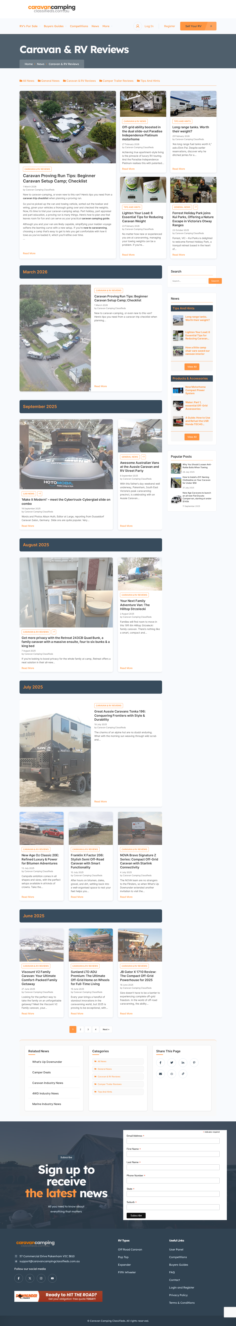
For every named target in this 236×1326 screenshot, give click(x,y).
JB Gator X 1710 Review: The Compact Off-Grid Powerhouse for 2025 (138, 976)
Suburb (132, 1202)
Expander (124, 1264)
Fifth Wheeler (127, 1272)
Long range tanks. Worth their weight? (197, 318)
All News (28, 80)
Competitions (79, 26)
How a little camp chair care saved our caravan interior (197, 350)
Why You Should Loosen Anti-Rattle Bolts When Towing (197, 466)
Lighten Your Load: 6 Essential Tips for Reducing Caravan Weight (142, 217)
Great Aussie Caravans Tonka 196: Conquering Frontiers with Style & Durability (120, 715)
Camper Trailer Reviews (118, 80)
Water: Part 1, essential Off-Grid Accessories (196, 405)
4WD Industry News (45, 1093)
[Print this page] (171, 1074)
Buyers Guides (54, 26)
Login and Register (181, 1287)
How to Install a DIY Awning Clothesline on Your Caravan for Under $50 (196, 480)
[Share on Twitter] (171, 1062)
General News (50, 80)
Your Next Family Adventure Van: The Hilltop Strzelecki (135, 605)
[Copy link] (183, 1074)
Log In (149, 26)
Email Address (135, 1135)
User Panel (176, 1249)
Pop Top (123, 1257)
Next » (106, 1029)
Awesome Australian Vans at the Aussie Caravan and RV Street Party (139, 467)
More (105, 26)
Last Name (134, 1162)
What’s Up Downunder (47, 1061)
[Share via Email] (160, 1074)
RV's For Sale (28, 26)
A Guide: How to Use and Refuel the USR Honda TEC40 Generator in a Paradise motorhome (198, 421)
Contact (174, 1280)
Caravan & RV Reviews (81, 80)
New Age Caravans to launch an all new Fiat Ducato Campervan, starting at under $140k (197, 497)
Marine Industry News (46, 1104)
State (130, 1189)
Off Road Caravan (130, 1249)
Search (215, 280)
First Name (134, 1149)
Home (29, 64)
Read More (29, 253)
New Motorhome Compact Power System (195, 390)
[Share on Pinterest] (194, 1062)
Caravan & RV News (135, 121)
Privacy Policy (178, 1295)
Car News (28, 493)
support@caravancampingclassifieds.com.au (50, 1261)
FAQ (172, 1272)
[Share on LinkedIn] (183, 1062)
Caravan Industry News (47, 1083)
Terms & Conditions (182, 1302)
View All (191, 366)
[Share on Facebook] (160, 1062)
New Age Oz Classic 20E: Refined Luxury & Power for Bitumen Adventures (40, 859)
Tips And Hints (150, 80)
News (95, 26)
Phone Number (136, 1175)
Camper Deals (41, 1072)
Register (169, 26)
